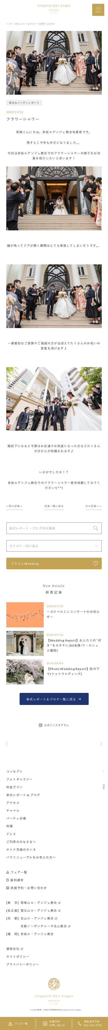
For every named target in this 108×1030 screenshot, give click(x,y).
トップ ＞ (10, 24)
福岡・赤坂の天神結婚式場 (49, 1009)
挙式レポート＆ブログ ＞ (26, 24)
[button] (7, 744)
